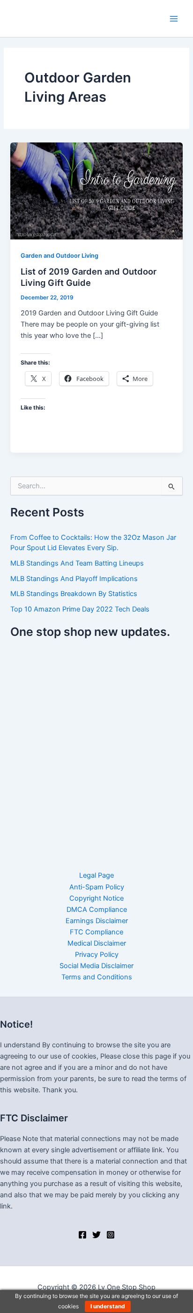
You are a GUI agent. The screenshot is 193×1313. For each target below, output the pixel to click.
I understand (107, 1306)
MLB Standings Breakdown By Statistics (73, 593)
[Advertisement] (96, 748)
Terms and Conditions (96, 977)
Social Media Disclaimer (96, 966)
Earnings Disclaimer (97, 921)
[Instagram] (110, 1235)
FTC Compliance (96, 932)
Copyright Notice (96, 898)
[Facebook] (82, 1235)
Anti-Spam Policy (96, 887)
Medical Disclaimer (96, 943)
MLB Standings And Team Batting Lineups (77, 563)
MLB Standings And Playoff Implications (74, 578)
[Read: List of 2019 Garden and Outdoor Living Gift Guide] (96, 191)
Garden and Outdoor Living (59, 255)
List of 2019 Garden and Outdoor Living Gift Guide (88, 277)
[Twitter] (96, 1235)
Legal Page (96, 875)
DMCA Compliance (97, 909)
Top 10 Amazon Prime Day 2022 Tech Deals (79, 609)
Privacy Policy (97, 954)
